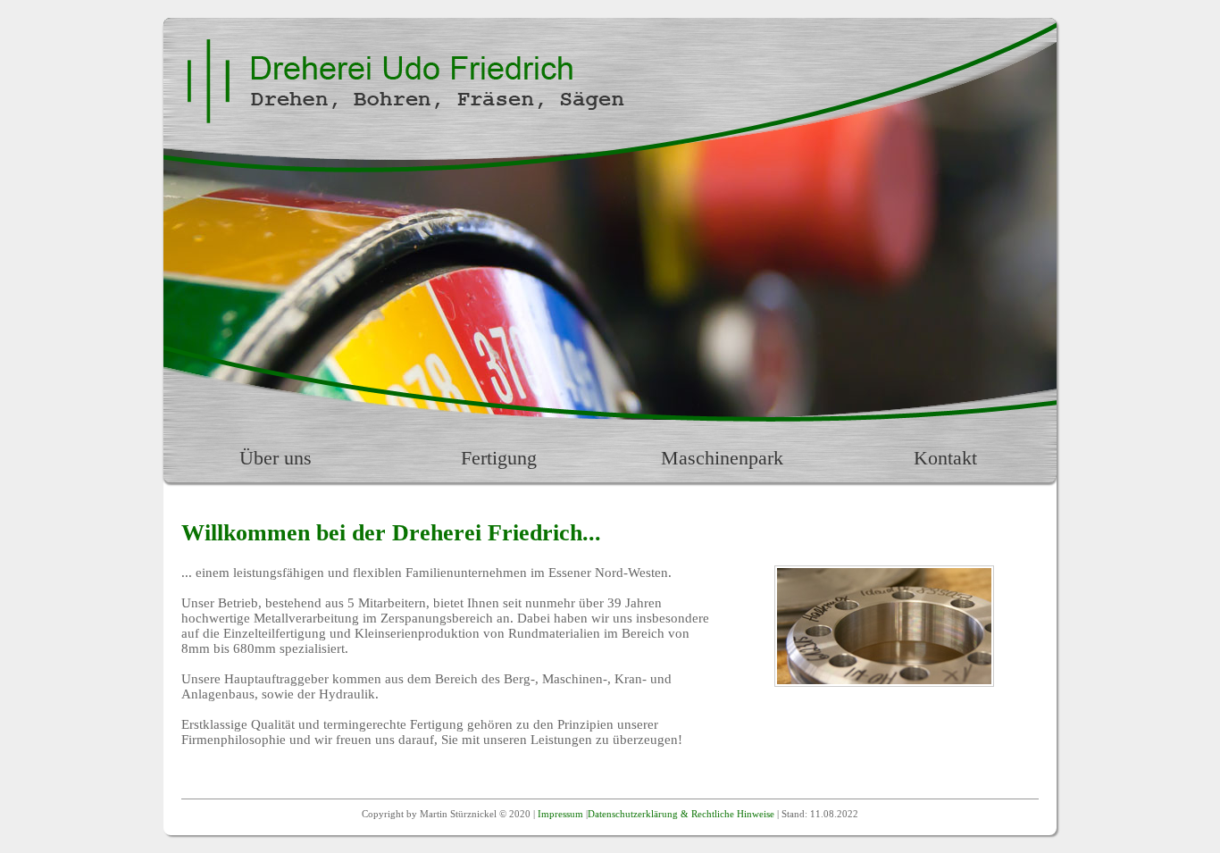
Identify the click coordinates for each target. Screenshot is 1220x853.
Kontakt (945, 458)
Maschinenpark (722, 458)
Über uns (275, 458)
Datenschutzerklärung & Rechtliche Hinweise (681, 813)
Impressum (560, 813)
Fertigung (499, 458)
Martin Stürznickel (458, 813)
